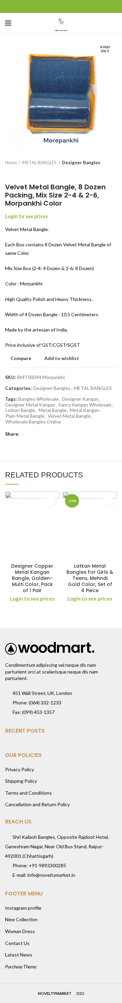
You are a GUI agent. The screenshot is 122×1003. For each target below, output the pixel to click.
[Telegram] (78, 6)
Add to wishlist (61, 358)
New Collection (21, 919)
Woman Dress (20, 931)
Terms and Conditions (28, 793)
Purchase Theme (20, 966)
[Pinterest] (61, 6)
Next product (22, 172)
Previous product (8, 172)
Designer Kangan (80, 399)
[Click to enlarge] (17, 139)
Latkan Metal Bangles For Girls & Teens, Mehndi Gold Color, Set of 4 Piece (89, 578)
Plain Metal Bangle (24, 416)
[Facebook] (44, 6)
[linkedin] (69, 6)
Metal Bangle (52, 410)
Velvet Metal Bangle (69, 416)
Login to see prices (26, 216)
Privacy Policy (19, 769)
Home (11, 162)
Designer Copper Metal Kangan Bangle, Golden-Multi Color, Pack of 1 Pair (32, 578)
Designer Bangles (81, 162)
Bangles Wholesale (38, 399)
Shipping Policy (21, 781)
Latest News (18, 955)
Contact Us (17, 943)
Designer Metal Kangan (30, 405)
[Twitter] (52, 6)
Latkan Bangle (20, 410)
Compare (21, 358)
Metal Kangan (84, 410)
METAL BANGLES (39, 162)
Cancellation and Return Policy (37, 804)
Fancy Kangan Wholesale (85, 405)
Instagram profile (23, 908)
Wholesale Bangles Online (33, 421)
